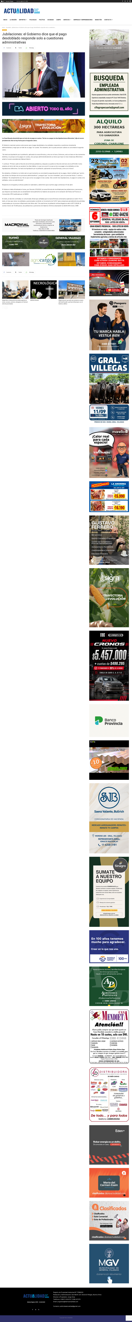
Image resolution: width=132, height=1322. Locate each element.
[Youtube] (130, 1)
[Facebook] (123, 1)
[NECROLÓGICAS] (43, 289)
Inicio (3, 27)
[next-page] (6, 308)
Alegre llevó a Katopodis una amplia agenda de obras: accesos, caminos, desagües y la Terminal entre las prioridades (15, 302)
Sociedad (8, 27)
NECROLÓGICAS (34, 300)
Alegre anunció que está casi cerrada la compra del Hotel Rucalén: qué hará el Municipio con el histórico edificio (71, 302)
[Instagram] (125, 1)
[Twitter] (128, 1)
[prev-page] (3, 308)
